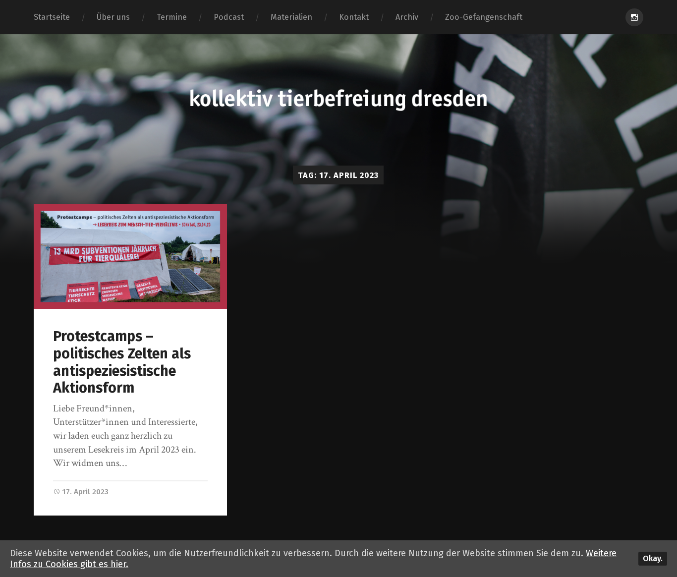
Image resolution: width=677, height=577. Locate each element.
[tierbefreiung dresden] (338, 99)
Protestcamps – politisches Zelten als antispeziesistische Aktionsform (122, 362)
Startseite (52, 17)
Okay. (653, 558)
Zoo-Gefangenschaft (483, 17)
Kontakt (354, 17)
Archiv (406, 17)
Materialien (291, 17)
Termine (172, 17)
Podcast (229, 17)
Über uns (113, 17)
